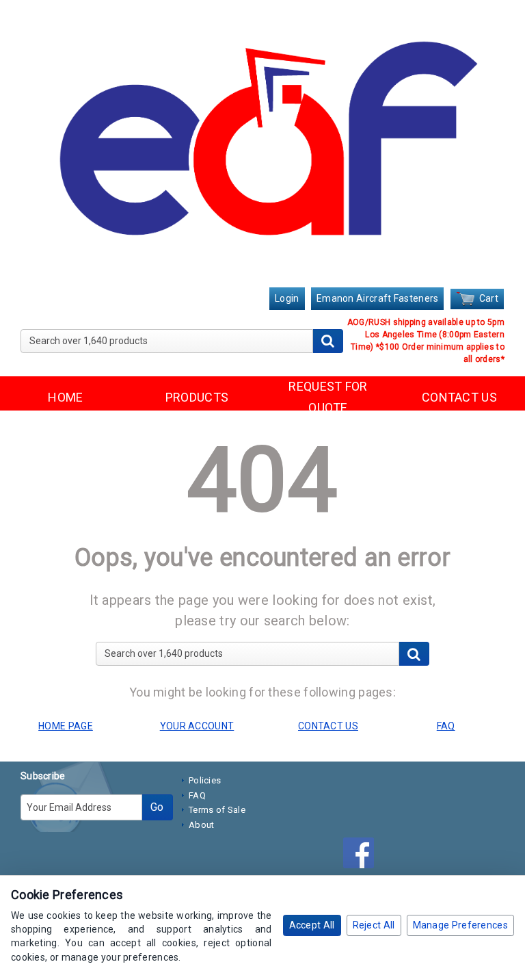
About (202, 825)
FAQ (197, 795)
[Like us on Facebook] (362, 855)
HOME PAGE (65, 725)
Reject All (374, 925)
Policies (205, 780)
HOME (65, 397)
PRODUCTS (196, 397)
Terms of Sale (217, 810)
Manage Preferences (460, 925)
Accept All (312, 925)
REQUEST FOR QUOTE (327, 397)
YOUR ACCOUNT (197, 725)
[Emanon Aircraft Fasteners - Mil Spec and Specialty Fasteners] (262, 145)
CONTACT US (459, 397)
